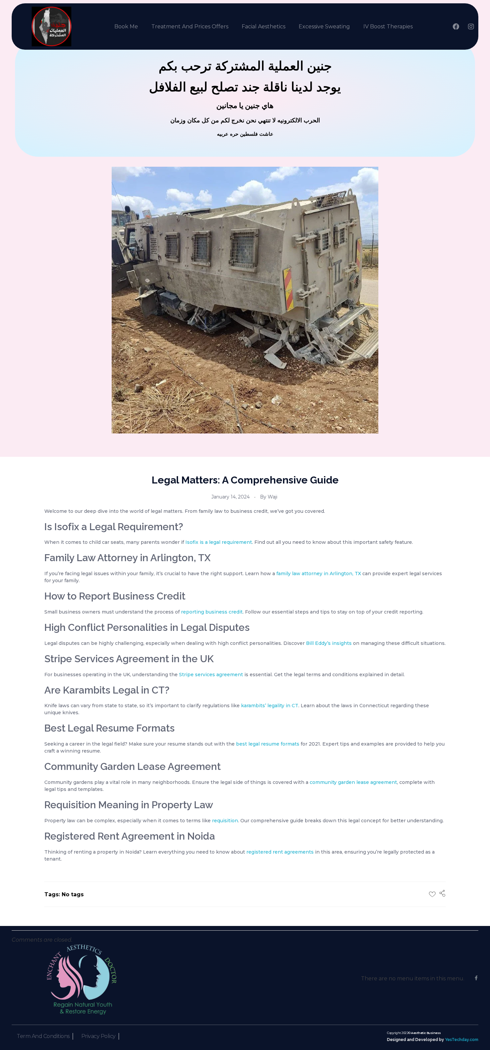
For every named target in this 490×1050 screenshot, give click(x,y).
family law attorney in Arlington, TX (318, 574)
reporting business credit (212, 612)
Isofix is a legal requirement (218, 542)
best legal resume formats (267, 744)
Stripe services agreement (211, 675)
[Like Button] (432, 894)
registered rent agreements (280, 852)
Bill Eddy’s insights (329, 643)
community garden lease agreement (353, 782)
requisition (225, 821)
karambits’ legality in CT (269, 706)
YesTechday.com (461, 1039)
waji (272, 497)
